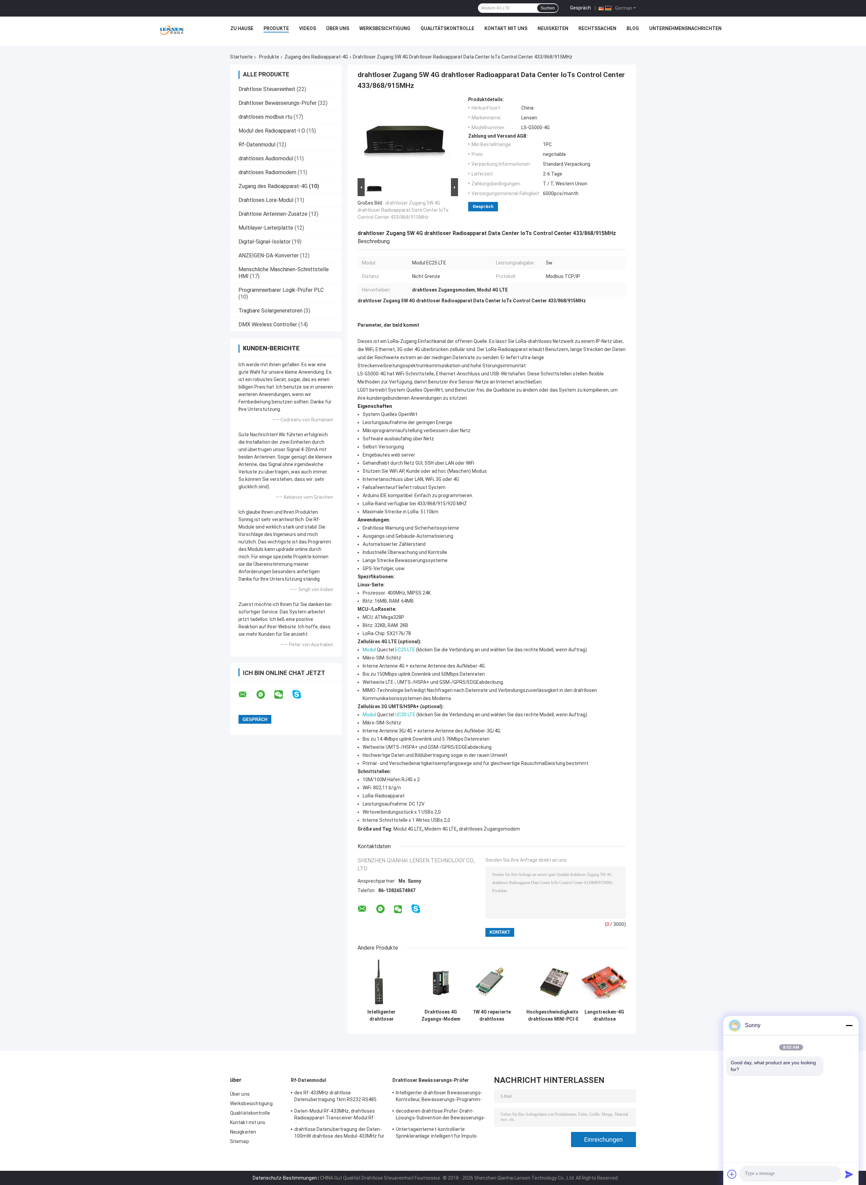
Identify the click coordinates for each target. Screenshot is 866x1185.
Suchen (548, 8)
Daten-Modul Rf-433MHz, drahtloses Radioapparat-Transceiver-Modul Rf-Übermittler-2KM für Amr (334, 1115)
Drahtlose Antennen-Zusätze (272, 214)
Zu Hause (241, 28)
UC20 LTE (405, 714)
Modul (369, 649)
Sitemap (239, 1141)
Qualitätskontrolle (447, 28)
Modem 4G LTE (441, 829)
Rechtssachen (597, 28)
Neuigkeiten (553, 28)
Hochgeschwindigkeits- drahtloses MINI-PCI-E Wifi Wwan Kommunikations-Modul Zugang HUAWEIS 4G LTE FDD (553, 1015)
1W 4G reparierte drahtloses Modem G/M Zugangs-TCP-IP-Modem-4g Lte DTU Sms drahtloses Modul (492, 1015)
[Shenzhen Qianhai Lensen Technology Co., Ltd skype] (301, 694)
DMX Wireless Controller (267, 324)
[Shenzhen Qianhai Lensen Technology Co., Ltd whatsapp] (264, 694)
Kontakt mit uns (505, 28)
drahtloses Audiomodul (265, 158)
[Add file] (732, 1174)
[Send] (849, 1174)
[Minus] (849, 1025)
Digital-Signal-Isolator (264, 241)
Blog (632, 28)
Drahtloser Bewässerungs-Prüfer (277, 103)
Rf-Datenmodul (256, 144)
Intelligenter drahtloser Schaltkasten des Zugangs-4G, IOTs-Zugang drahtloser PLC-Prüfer (381, 1015)
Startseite (241, 57)
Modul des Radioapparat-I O (271, 130)
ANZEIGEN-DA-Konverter (268, 255)
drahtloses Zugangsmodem (489, 829)
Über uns (337, 28)
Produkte (276, 28)
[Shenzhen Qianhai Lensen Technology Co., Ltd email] (246, 694)
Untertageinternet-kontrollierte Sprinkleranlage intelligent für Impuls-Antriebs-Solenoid (437, 1133)
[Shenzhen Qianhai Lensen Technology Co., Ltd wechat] (282, 694)
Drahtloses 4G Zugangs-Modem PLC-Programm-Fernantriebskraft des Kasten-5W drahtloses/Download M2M (440, 1015)
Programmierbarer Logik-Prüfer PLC (281, 290)
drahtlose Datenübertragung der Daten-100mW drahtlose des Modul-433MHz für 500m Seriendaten (339, 1133)
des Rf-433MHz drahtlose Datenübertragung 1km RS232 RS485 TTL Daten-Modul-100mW (335, 1097)
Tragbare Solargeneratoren (270, 310)
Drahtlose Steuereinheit (266, 89)
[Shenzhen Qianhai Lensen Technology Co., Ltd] (172, 30)
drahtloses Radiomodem (267, 172)
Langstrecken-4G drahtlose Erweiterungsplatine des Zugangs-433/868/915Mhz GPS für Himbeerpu (604, 1015)
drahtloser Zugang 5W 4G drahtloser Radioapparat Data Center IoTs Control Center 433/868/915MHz (403, 210)
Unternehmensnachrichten (685, 28)
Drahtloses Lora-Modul (265, 200)
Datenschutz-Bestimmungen (285, 1178)
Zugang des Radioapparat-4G (316, 57)
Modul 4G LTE (407, 829)
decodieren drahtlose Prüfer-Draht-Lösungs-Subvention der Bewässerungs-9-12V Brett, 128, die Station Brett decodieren (441, 1115)
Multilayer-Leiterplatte (265, 228)
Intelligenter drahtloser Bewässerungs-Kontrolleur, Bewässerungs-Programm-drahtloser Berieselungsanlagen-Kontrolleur (439, 1097)
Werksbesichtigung (384, 28)
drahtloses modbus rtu (265, 117)
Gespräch (580, 7)
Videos (307, 28)
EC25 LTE (405, 649)
